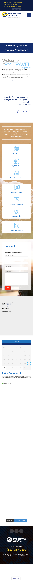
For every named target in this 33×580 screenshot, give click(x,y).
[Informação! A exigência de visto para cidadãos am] (16, 477)
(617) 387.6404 (7, 304)
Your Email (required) (9, 260)
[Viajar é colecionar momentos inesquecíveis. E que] (16, 413)
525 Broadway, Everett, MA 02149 (12, 6)
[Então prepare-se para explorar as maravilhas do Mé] (16, 420)
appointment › (14, 80)
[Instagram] (16, 9)
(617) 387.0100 (8, 303)
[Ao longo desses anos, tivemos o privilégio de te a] (16, 466)
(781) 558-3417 (18, 2)
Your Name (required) (9, 255)
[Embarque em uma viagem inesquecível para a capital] (16, 457)
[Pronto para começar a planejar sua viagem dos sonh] (16, 400)
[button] (29, 15)
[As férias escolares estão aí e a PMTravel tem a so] (16, 433)
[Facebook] (13, 9)
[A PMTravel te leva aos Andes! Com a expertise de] (16, 446)
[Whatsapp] (19, 9)
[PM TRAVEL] (16, 539)
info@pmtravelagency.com (10, 4)
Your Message (8, 271)
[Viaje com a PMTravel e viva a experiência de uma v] (16, 498)
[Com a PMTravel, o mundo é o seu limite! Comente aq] (16, 452)
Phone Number (8, 266)
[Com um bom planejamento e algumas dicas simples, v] (16, 509)
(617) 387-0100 (7, 2)
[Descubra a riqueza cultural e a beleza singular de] (16, 489)
